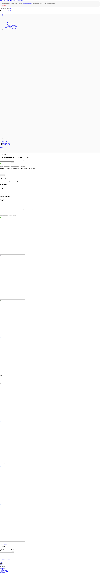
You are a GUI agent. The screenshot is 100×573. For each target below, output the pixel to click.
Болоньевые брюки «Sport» (6, 461)
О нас (6, 203)
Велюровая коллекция (11, 25)
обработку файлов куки (27, 3)
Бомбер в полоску (4, 544)
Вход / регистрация (6, 559)
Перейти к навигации (4, 0)
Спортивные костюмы (11, 23)
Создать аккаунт (3, 568)
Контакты (7, 207)
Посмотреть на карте (4, 179)
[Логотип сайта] (4, 146)
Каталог (11, 8)
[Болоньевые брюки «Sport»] (12, 420)
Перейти (10, 10)
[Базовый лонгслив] (12, 253)
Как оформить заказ (8, 205)
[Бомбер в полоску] (12, 503)
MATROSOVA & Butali (11, 28)
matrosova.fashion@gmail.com (5, 182)
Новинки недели (10, 18)
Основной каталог (10, 17)
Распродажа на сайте (9, 194)
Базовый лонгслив (4, 295)
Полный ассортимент (11, 19)
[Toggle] (50, 189)
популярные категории (9, 22)
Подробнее (12, 12)
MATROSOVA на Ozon (9, 193)
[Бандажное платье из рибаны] (12, 336)
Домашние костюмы (11, 24)
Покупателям (7, 204)
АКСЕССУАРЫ (8, 27)
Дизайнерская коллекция (12, 26)
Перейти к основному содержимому (16, 0)
